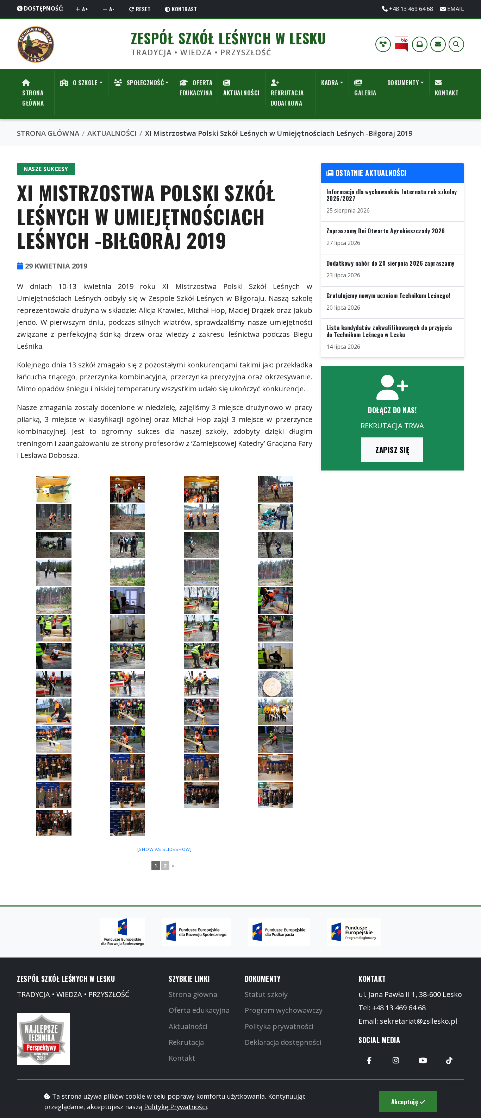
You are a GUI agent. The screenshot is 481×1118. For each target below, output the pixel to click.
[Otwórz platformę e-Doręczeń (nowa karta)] (419, 44)
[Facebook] (369, 1060)
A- (111, 9)
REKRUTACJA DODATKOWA (287, 97)
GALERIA (365, 92)
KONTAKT (447, 92)
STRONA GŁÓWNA (33, 97)
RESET (142, 9)
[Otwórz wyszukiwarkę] (456, 44)
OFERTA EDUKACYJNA (196, 87)
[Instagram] (395, 1060)
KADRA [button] (329, 82)
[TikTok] (449, 1060)
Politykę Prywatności (175, 1107)
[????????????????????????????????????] (54, 489)
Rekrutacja (186, 1042)
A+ (84, 9)
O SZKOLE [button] (84, 82)
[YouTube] (422, 1060)
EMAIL (455, 9)
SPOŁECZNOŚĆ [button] (144, 82)
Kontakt (182, 1058)
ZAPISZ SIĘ (392, 449)
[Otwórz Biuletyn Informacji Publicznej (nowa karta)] (401, 44)
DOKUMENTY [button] (403, 82)
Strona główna (193, 994)
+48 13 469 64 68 (411, 9)
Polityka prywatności (279, 1026)
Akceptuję (405, 1101)
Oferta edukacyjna (199, 1010)
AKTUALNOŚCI (241, 92)
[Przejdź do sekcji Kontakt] (438, 44)
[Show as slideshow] (164, 849)
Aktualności (188, 1026)
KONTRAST (183, 9)
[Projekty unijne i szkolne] (383, 44)
